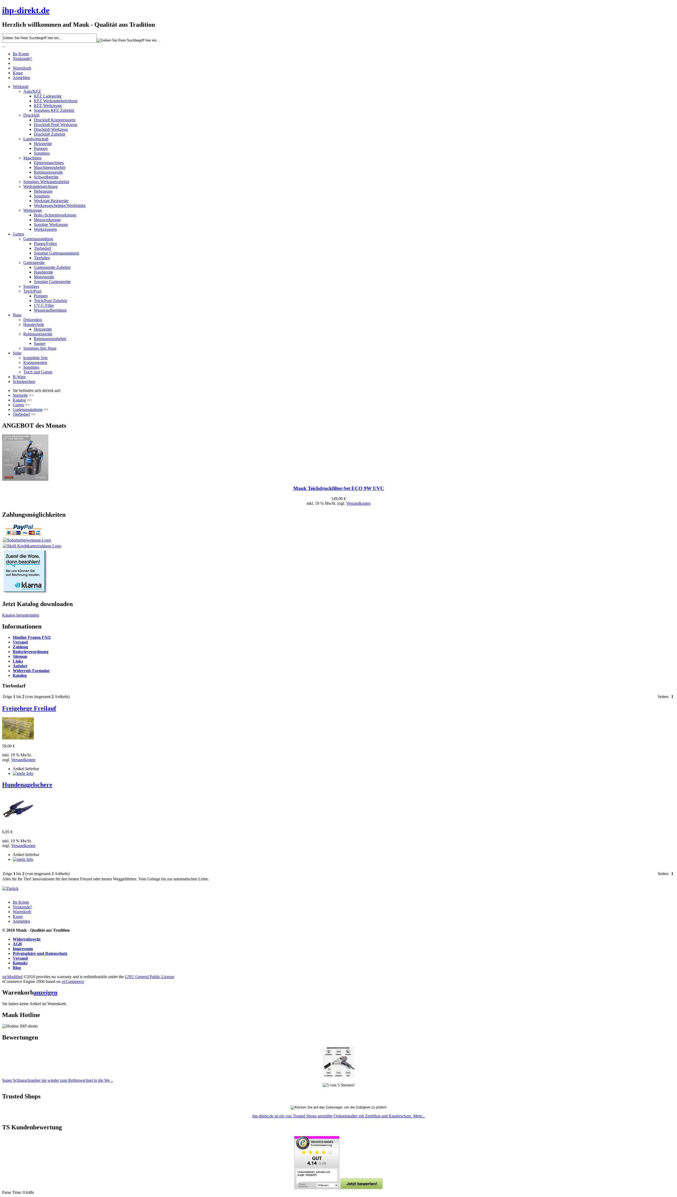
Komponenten (35, 362)
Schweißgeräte (46, 177)
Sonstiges (42, 153)
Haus (17, 315)
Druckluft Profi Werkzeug (55, 124)
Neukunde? (22, 58)
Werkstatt (20, 86)
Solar (17, 353)
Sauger (39, 343)
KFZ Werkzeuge (48, 105)
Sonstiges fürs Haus (39, 348)
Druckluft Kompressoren (54, 120)
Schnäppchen (24, 381)
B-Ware (19, 377)
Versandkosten (358, 503)
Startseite (20, 395)
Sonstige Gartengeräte (52, 281)
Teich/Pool (32, 291)
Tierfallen (42, 258)
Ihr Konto (21, 54)
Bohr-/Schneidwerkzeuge (55, 215)
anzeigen (45, 992)
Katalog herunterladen (20, 615)
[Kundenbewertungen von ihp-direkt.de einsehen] (317, 1187)
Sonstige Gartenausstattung (56, 253)
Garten (18, 234)
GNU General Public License (149, 976)
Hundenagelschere (27, 784)
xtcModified (12, 976)
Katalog (19, 400)
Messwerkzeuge (47, 220)
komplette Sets (35, 357)
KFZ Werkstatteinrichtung (55, 101)
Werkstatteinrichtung (40, 186)
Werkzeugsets (45, 229)
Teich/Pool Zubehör (50, 300)
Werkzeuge (32, 210)
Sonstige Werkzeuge (51, 224)
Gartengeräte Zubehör (52, 267)
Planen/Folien (45, 243)
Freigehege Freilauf (29, 708)
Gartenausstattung (38, 239)
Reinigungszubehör (50, 338)
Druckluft (31, 115)
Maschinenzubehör (50, 167)
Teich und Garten (37, 372)
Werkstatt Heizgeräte (51, 200)
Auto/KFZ (32, 91)
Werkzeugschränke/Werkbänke (60, 205)
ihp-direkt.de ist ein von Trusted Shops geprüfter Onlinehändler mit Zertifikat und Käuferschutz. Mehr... (338, 1116)
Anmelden (21, 77)
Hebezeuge (43, 191)
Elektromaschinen (49, 162)
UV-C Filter (44, 305)
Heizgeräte (43, 143)
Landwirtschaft (35, 139)
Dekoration (32, 319)
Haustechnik (33, 324)
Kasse (18, 73)
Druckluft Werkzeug (51, 129)
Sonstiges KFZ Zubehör (54, 110)
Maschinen (32, 158)
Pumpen (41, 148)
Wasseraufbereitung (50, 310)
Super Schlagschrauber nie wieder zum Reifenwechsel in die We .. (57, 1080)
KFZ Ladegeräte (48, 96)
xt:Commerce (73, 981)
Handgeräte (43, 272)
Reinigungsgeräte (48, 172)
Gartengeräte (34, 262)
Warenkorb (22, 68)
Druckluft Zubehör (49, 134)
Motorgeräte (44, 277)
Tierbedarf (42, 248)
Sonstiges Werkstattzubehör (46, 181)
